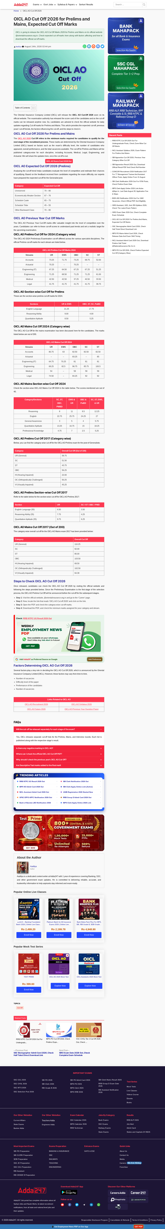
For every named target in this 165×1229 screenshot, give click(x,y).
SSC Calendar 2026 (78, 1120)
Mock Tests (131, 1087)
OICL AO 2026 (24, 138)
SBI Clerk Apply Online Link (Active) (78, 787)
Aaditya (19, 46)
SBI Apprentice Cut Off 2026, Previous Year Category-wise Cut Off (128, 158)
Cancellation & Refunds (119, 1220)
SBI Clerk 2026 (48, 1084)
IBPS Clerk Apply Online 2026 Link (77, 803)
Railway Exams (104, 1128)
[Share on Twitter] (102, 46)
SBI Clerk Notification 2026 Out (76, 781)
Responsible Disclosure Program (94, 1220)
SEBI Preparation (21, 1159)
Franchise (124, 1167)
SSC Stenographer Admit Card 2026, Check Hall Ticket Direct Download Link (129, 227)
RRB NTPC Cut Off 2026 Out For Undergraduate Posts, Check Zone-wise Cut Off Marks (129, 143)
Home (16, 11)
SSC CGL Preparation (22, 1167)
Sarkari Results (86, 4)
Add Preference (94, 659)
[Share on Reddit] (93, 46)
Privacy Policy (156, 1220)
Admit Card (131, 1128)
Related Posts (20, 1018)
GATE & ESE (89, 1151)
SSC (51, 1155)
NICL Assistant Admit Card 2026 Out (34, 792)
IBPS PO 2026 (76, 1084)
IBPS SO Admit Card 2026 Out (31, 787)
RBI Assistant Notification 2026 (108, 1091)
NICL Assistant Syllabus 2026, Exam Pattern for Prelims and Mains (129, 151)
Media (122, 1159)
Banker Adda (19, 1128)
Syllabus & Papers (66, 4)
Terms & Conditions (140, 1220)
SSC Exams (103, 1124)
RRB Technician (76, 1128)
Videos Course (133, 1094)
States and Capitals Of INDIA (138, 1132)
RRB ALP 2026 (133, 1120)
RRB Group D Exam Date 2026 (108, 1085)
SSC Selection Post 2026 (24, 1092)
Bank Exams (103, 1120)
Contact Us (124, 1155)
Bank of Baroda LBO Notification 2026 (35, 803)
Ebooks (130, 1098)
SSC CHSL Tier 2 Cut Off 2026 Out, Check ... (88, 1040)
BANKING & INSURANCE (59, 1151)
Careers (130, 1163)
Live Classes (132, 1091)
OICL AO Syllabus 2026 (81, 704)
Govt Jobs (48, 4)
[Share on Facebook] (98, 46)
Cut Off (19, 1008)
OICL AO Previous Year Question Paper (82, 709)
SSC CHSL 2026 (20, 1084)
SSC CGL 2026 (20, 1080)
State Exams (19, 1124)
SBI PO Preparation (22, 1151)
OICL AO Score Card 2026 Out (59, 161)
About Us (123, 1151)
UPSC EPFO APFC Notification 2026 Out (35, 797)
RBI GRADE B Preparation (24, 1175)
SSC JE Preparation (22, 1163)
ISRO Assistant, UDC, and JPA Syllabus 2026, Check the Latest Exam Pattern (129, 206)
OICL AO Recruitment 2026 (36, 704)
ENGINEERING (55, 1167)
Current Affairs (19, 1120)
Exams (36, 4)
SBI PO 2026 (47, 1080)
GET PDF (139, 1227)
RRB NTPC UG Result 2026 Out (37, 618)
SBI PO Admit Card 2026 (80, 1080)
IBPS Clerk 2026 (76, 1088)
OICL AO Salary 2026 (36, 709)
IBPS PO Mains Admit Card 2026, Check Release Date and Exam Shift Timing (127, 234)
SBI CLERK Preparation (23, 1155)
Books (129, 1102)
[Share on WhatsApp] (84, 46)
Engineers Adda (48, 1125)
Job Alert (130, 1124)
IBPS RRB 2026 (76, 1092)
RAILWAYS (53, 1159)
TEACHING (53, 1163)
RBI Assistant (19, 1171)
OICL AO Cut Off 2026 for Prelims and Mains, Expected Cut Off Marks (129, 220)
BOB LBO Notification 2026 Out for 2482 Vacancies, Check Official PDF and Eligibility (129, 199)
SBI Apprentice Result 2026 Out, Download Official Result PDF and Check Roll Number (128, 166)
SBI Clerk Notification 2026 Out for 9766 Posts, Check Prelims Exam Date (130, 182)
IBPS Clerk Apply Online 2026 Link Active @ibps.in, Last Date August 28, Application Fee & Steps (130, 191)
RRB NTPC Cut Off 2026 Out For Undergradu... (29, 1041)
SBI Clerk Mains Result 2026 (110, 1080)
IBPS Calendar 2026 (78, 1124)
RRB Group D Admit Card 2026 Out (77, 797)
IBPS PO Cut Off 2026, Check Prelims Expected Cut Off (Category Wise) (130, 251)
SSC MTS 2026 (20, 1088)
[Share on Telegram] (89, 46)
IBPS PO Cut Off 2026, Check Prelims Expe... (58, 1040)
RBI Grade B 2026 (49, 1088)
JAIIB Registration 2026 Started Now (78, 792)
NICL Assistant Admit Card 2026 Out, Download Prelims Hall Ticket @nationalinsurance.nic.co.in (130, 243)
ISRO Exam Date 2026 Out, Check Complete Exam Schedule (129, 213)
